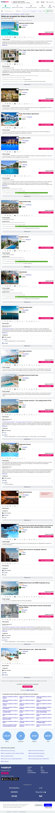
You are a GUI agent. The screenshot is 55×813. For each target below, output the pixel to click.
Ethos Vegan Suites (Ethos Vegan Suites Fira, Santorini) (35, 50)
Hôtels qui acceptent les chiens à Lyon (10, 715)
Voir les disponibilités (46, 34)
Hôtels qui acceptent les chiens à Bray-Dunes (10, 701)
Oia (28, 11)
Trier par (18, 11)
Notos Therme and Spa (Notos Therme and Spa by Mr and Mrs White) (35, 606)
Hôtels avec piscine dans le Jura (8, 750)
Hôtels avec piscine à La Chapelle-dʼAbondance (11, 758)
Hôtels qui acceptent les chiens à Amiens (27, 711)
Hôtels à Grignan (4, 761)
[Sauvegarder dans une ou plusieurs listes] (17, 23)
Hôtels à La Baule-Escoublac (7, 756)
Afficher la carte (50, 11)
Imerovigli (25, 140)
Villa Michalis (23, 272)
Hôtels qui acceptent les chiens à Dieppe (27, 715)
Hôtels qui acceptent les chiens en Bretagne (27, 708)
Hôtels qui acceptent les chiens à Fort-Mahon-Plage (44, 722)
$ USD (37, 2)
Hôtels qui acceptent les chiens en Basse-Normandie (10, 718)
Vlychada (28, 274)
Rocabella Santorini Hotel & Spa (28, 375)
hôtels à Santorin (30, 690)
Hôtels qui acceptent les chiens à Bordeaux (27, 704)
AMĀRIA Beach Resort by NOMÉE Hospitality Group (34, 583)
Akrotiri (24, 25)
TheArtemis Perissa (25, 444)
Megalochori (34, 11)
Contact (42, 770)
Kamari (24, 164)
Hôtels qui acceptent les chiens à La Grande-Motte (10, 711)
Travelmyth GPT (44, 772)
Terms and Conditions (22, 811)
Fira (24, 11)
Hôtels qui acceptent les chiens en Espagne (10, 697)
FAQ (42, 769)
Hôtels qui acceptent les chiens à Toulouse (44, 701)
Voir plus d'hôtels (27, 686)
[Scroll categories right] (53, 6)
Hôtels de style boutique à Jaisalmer (36, 753)
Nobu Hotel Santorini (25, 492)
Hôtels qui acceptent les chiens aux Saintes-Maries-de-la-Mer (10, 725)
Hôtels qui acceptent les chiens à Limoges (10, 704)
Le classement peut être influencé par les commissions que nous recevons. (16, 20)
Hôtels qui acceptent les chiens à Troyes (44, 715)
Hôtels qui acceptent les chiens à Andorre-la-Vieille (12, 753)
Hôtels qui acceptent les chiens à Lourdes (27, 718)
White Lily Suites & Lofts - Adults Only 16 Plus (32, 649)
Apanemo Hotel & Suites (26, 23)
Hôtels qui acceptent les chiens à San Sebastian (10, 708)
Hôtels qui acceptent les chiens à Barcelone (27, 725)
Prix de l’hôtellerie (32, 772)
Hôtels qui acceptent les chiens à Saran (44, 718)
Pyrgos (40, 11)
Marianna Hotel (24, 89)
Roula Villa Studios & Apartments (29, 114)
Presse (29, 769)
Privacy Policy (15, 811)
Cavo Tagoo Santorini (25, 351)
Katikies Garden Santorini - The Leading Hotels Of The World (35, 401)
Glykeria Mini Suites (25, 201)
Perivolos (28, 204)
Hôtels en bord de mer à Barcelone (36, 750)
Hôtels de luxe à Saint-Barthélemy (36, 756)
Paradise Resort (24, 237)
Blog (42, 767)
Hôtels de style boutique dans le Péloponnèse (38, 758)
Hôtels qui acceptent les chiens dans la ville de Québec (43, 711)
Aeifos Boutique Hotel (25, 307)
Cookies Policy (9, 811)
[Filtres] (2, 11)
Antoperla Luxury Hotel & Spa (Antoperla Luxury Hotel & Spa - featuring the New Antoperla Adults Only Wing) (36, 526)
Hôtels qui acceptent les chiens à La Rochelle (44, 697)
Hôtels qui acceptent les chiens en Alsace (10, 722)
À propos (30, 767)
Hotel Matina (23, 162)
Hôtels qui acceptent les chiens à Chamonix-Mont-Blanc (44, 708)
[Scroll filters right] (44, 11)
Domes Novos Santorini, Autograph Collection (32, 549)
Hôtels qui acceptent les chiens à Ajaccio (44, 725)
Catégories (30, 770)
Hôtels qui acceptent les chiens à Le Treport (27, 722)
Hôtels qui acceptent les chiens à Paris (27, 701)
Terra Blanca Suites (25, 138)
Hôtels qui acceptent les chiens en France (27, 697)
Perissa (24, 92)
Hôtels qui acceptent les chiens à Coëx (44, 704)
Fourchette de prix (8, 11)
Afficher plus (27, 84)
